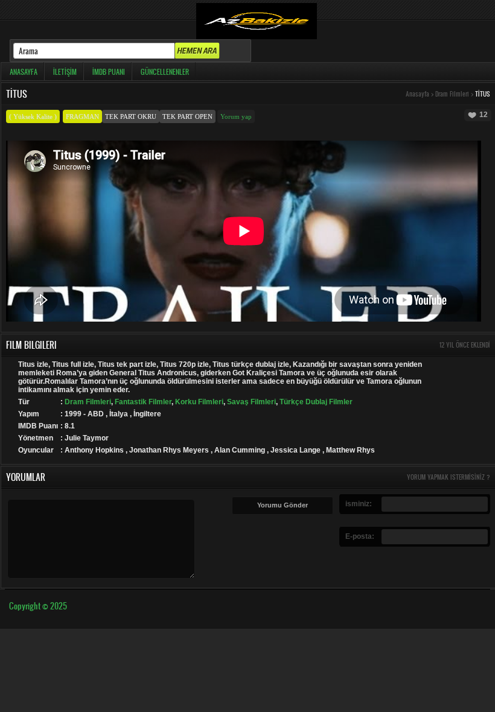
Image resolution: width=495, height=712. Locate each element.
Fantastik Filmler (143, 402)
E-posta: (359, 536)
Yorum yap (236, 116)
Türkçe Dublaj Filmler (316, 402)
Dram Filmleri (452, 93)
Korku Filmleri (199, 402)
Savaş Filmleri (251, 402)
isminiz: (358, 504)
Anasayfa (417, 93)
